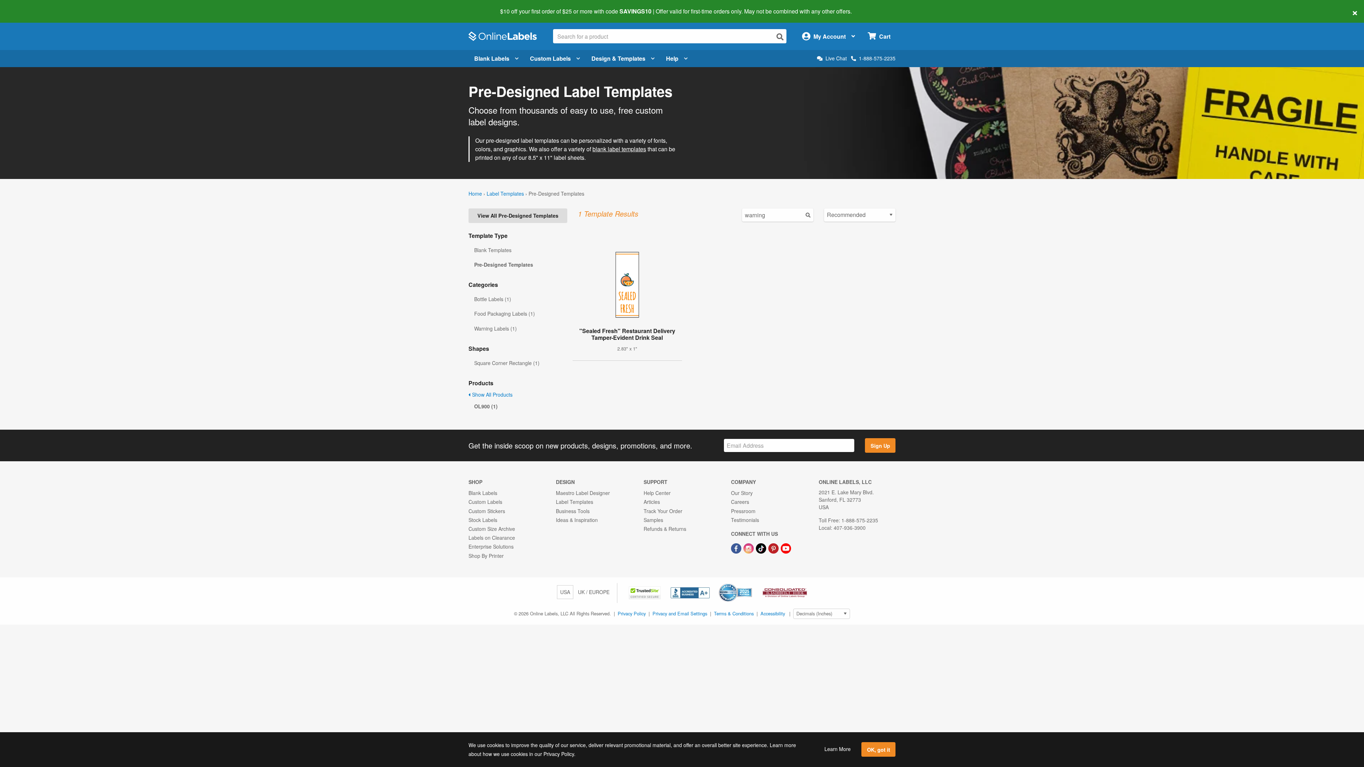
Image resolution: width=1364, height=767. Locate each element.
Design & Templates (618, 58)
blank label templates (619, 149)
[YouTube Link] (786, 547)
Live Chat (836, 58)
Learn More (837, 748)
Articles (652, 501)
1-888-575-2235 (877, 58)
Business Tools (573, 511)
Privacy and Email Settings (680, 613)
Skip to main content (26, 6)
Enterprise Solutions (491, 546)
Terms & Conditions (734, 613)
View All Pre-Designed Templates (517, 215)
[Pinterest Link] (774, 547)
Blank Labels (491, 58)
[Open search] (780, 36)
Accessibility (773, 613)
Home (475, 193)
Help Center (657, 492)
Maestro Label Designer (583, 492)
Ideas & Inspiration (577, 519)
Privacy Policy (632, 613)
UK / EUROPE (594, 591)
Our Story (742, 492)
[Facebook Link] (737, 547)
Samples (653, 519)
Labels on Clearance (492, 537)
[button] (645, 591)
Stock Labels (483, 519)
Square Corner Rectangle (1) (507, 362)
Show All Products (492, 394)
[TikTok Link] (762, 547)
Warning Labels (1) (495, 328)
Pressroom (743, 511)
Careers (740, 501)
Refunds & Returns (665, 528)
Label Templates (505, 193)
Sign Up (880, 445)
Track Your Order (663, 511)
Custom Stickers (487, 511)
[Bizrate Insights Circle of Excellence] (749, 584)
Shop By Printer (486, 555)
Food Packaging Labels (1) (504, 313)
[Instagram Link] (749, 547)
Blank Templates (493, 250)
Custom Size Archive (492, 528)
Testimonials (745, 519)
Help (672, 58)
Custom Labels (550, 58)
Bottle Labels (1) (492, 299)
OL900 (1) (486, 406)
